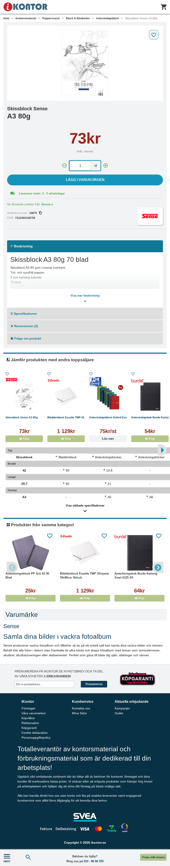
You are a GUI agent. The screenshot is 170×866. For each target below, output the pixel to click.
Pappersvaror (51, 18)
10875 (33, 213)
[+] (105, 165)
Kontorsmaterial (25, 18)
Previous (12, 567)
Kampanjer (122, 708)
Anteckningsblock (107, 18)
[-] (64, 165)
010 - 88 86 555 (94, 861)
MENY (7, 861)
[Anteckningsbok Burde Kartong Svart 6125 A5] (139, 553)
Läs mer (108, 438)
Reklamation (30, 723)
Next (157, 567)
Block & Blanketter (78, 18)
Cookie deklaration (34, 732)
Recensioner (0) (25, 326)
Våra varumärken (33, 713)
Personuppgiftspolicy (35, 737)
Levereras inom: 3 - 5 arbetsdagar (42, 193)
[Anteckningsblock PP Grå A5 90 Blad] (31, 553)
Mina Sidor (79, 713)
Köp (25, 438)
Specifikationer (25, 313)
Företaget (28, 708)
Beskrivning (23, 246)
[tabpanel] (85, 63)
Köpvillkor (28, 718)
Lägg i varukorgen (85, 180)
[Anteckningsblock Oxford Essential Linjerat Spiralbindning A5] (108, 396)
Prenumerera (94, 684)
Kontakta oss (81, 708)
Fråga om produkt (27, 338)
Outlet (119, 713)
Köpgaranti (29, 728)
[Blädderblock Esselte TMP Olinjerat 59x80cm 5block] (66, 396)
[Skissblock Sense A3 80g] (85, 63)
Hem (6, 18)
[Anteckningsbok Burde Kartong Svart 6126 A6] (150, 396)
